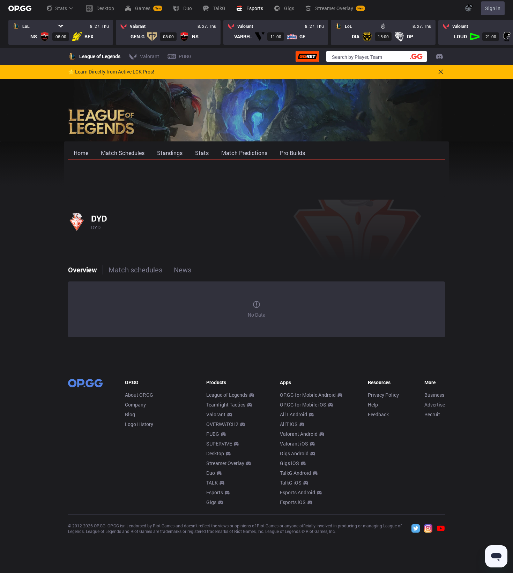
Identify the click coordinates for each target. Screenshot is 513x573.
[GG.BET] (307, 56)
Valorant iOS (294, 443)
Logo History (139, 424)
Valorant (215, 414)
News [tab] (182, 269)
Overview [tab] (82, 269)
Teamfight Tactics (225, 404)
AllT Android (293, 414)
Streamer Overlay (225, 463)
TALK (212, 482)
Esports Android (297, 492)
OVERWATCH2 (222, 424)
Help (373, 404)
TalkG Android (295, 473)
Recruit (432, 414)
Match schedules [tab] (135, 269)
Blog (130, 414)
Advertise (434, 404)
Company (135, 404)
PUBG (212, 434)
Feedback (378, 414)
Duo (210, 473)
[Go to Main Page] (20, 8)
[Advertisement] (256, 178)
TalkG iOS (291, 482)
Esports (214, 492)
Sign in (492, 8)
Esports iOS (293, 502)
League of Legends (226, 395)
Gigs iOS (289, 463)
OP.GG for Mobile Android (308, 395)
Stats (61, 8)
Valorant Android (299, 434)
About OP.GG (139, 395)
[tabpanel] (256, 309)
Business (434, 395)
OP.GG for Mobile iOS (303, 404)
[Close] (441, 72)
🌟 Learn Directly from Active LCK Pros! (111, 72)
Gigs (211, 502)
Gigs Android (294, 453)
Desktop (215, 453)
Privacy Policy (383, 395)
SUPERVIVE (219, 443)
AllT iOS (289, 424)
